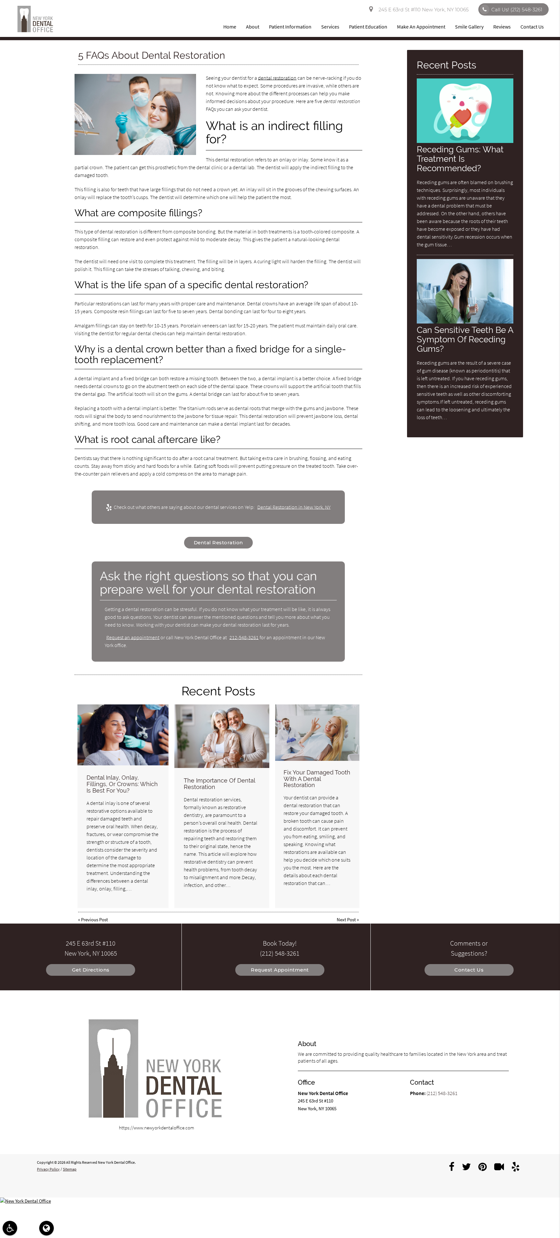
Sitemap (69, 1169)
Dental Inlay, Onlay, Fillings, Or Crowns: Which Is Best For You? (122, 784)
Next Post (346, 919)
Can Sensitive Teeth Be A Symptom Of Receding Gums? (465, 339)
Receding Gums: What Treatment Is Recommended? (460, 158)
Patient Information (290, 26)
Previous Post (94, 919)
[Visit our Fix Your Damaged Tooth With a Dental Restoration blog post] (317, 732)
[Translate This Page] (46, 1228)
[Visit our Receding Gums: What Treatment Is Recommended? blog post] (465, 141)
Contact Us (532, 26)
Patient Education (368, 26)
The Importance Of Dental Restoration (219, 783)
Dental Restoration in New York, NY (294, 507)
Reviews (502, 26)
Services (330, 26)
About (252, 26)
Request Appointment (280, 970)
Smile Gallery (469, 26)
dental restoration (277, 78)
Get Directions (91, 970)
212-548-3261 (244, 637)
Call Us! (516, 9)
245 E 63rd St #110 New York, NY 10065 (422, 9)
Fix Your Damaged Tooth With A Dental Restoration (317, 779)
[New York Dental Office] (280, 1201)
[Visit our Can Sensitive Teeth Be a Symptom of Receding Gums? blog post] (465, 322)
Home (229, 26)
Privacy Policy (48, 1169)
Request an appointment (132, 637)
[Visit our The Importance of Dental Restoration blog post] (221, 736)
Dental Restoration (218, 542)
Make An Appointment (421, 26)
